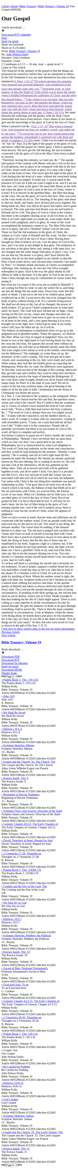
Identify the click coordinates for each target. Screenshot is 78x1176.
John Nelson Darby (17, 54)
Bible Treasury (27, 6)
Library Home (9, 6)
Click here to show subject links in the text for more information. (38, 628)
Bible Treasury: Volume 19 (53, 6)
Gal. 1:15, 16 (38, 133)
